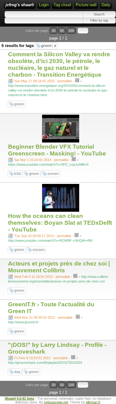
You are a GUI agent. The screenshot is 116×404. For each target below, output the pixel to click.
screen (53, 174)
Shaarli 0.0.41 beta (19, 398)
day (17, 372)
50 (62, 30)
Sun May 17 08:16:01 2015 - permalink (43, 81)
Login (44, 4)
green (48, 46)
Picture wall (86, 4)
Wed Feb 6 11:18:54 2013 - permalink (42, 277)
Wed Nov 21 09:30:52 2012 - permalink (43, 317)
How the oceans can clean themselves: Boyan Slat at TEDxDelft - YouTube (60, 223)
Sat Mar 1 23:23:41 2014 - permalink (41, 160)
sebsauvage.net (56, 402)
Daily (105, 4)
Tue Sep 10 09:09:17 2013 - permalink (42, 236)
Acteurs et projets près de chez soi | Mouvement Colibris (59, 267)
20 (53, 30)
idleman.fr (93, 402)
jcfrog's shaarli (20, 4)
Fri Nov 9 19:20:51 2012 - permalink (41, 358)
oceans (38, 250)
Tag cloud (62, 4)
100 (71, 30)
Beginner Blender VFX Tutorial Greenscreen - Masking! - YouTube (57, 150)
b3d (17, 174)
